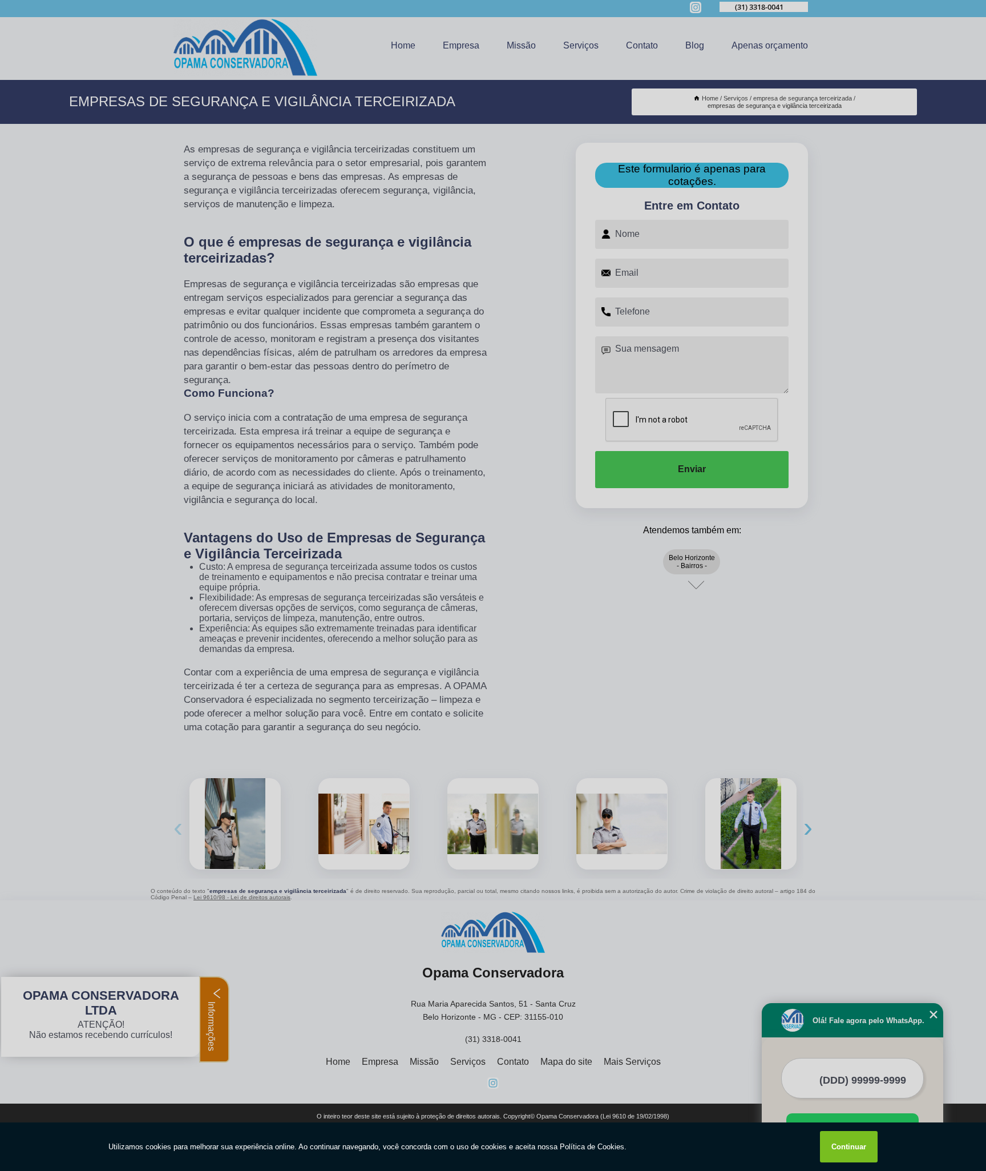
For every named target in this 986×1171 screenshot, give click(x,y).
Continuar (848, 1146)
